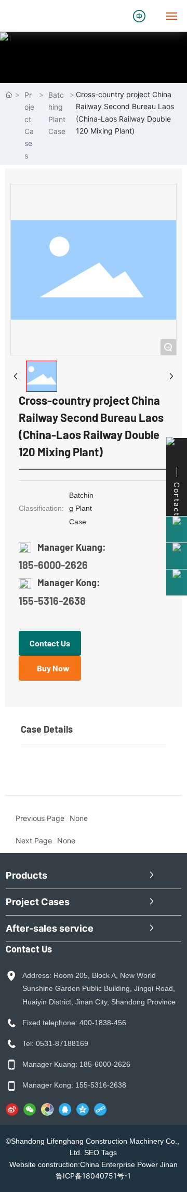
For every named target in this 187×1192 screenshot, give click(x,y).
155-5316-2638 (52, 600)
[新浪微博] (12, 1109)
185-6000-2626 (53, 565)
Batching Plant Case (56, 113)
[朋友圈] (47, 1109)
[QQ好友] (65, 1109)
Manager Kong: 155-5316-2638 (74, 1085)
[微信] (29, 1109)
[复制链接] (100, 1109)
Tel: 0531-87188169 (55, 1043)
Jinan (169, 1164)
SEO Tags (100, 1152)
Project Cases (29, 125)
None (66, 840)
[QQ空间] (82, 1109)
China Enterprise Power (119, 1164)
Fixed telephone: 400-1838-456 (74, 1022)
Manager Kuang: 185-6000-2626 (76, 1064)
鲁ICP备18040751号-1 (93, 1175)
